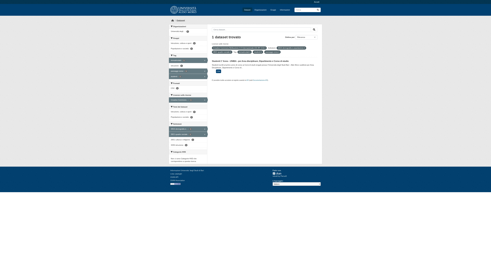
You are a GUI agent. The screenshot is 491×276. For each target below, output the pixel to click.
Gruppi (273, 10)
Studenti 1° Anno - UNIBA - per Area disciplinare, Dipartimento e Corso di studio (250, 61)
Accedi (316, 2)
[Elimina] (304, 48)
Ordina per (289, 37)
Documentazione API (260, 80)
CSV (218, 71)
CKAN (277, 173)
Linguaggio (278, 181)
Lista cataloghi (176, 174)
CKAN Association (177, 180)
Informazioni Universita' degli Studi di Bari (187, 170)
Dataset (247, 10)
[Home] (172, 20)
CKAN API (174, 177)
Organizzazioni (260, 10)
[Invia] (317, 10)
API (247, 80)
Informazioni (285, 10)
